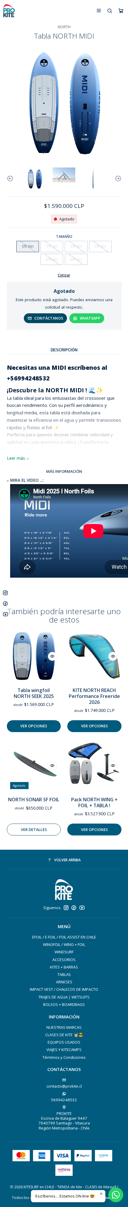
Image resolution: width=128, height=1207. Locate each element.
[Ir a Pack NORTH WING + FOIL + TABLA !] (94, 765)
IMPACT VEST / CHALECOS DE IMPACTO (64, 989)
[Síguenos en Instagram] (66, 908)
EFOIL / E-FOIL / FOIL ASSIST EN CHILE (64, 937)
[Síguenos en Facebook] (74, 908)
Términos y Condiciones (64, 1057)
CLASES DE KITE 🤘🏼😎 (64, 1034)
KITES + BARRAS (64, 967)
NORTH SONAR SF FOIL (33, 800)
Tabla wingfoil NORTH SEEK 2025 (34, 693)
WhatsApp (90, 318)
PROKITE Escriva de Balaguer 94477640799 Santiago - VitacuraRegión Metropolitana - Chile (64, 1121)
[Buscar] (110, 10)
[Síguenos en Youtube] (82, 908)
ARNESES (64, 982)
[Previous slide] (11, 179)
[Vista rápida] (52, 656)
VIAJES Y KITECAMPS (64, 1049)
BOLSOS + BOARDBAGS (64, 1004)
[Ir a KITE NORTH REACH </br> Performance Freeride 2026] (94, 656)
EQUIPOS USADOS (64, 1042)
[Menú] (99, 10)
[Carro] (121, 10)
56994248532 (64, 1099)
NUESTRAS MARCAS (64, 1027)
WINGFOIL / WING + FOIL (64, 944)
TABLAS (64, 974)
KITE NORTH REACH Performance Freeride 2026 (94, 696)
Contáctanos (48, 318)
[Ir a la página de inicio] (9, 10)
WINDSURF (64, 952)
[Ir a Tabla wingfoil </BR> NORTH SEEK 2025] (34, 656)
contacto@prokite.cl (64, 1086)
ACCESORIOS (64, 959)
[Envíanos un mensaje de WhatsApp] (115, 1194)
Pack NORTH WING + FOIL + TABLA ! (94, 803)
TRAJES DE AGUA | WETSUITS (64, 997)
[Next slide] (117, 179)
